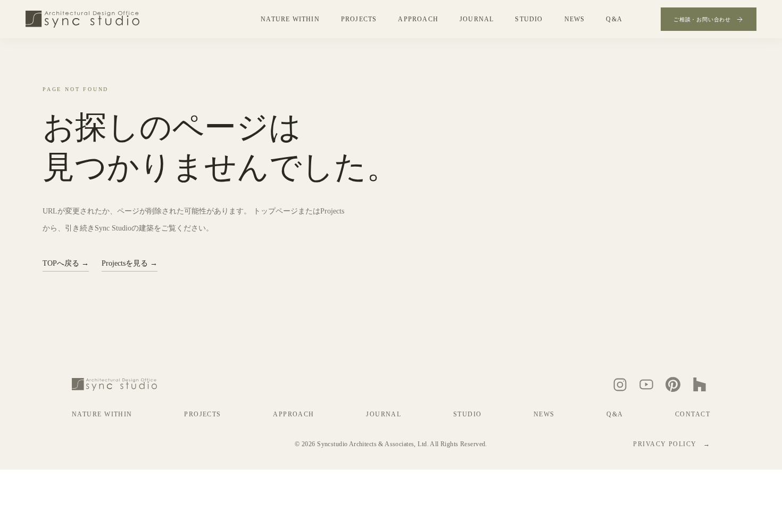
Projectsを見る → (129, 263)
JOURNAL (477, 19)
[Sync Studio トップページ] (82, 19)
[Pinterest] (673, 384)
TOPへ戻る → (66, 263)
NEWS (574, 19)
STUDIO (529, 19)
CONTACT (692, 414)
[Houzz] (699, 384)
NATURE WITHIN (290, 19)
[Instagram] (619, 384)
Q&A (614, 19)
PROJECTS (359, 19)
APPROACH (418, 19)
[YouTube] (646, 384)
